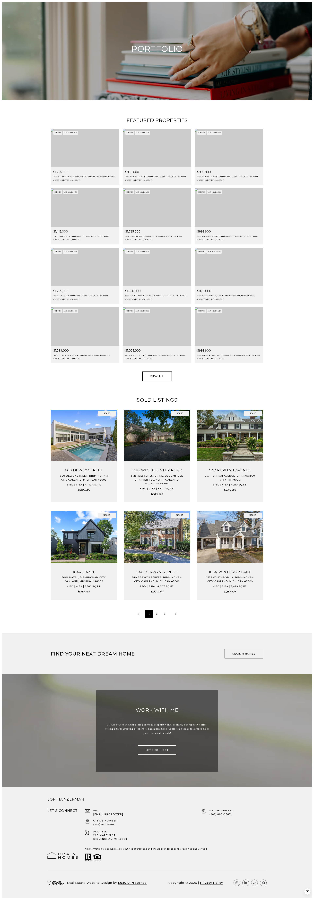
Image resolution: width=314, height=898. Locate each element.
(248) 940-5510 (103, 824)
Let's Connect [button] (157, 750)
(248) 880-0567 (220, 814)
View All (157, 376)
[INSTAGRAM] (237, 883)
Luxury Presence (132, 883)
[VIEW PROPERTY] (84, 451)
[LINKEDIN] (245, 883)
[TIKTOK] (254, 883)
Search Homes (243, 653)
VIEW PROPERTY (84, 454)
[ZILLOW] (263, 883)
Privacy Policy (211, 883)
